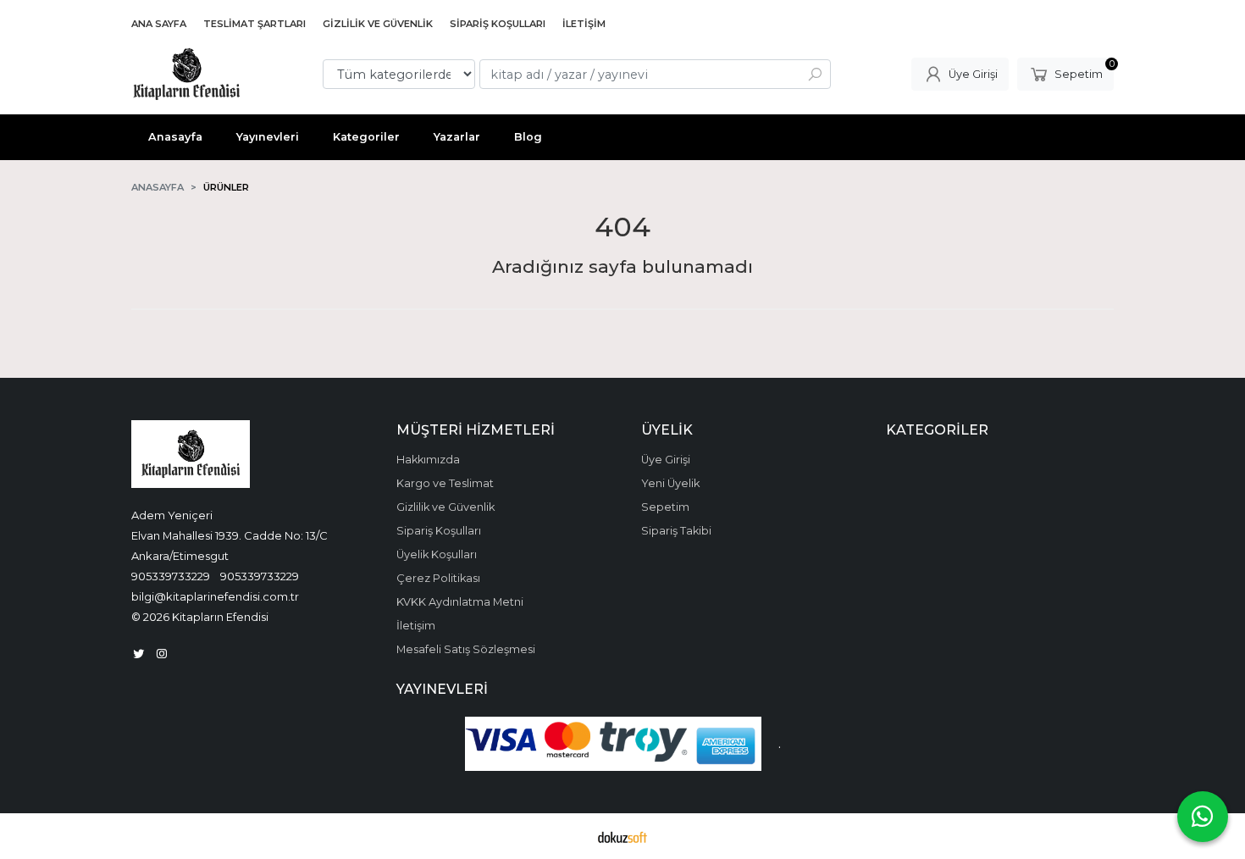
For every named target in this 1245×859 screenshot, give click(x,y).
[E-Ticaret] (622, 836)
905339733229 (170, 576)
